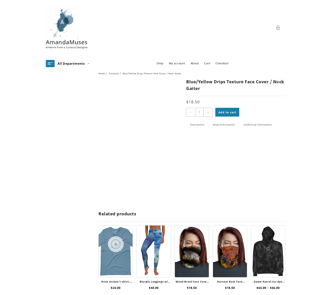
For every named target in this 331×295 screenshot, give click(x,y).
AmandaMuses (67, 42)
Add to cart (227, 112)
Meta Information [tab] (224, 124)
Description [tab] (197, 124)
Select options (115, 272)
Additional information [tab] (257, 124)
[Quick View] (115, 249)
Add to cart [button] (192, 272)
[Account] (280, 28)
